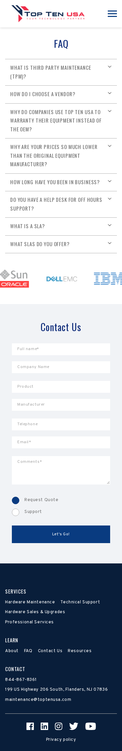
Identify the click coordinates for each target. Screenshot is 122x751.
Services (15, 591)
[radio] (61, 500)
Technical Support (80, 602)
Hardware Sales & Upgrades (35, 612)
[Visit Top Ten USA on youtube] (90, 726)
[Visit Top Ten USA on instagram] (58, 726)
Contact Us (50, 651)
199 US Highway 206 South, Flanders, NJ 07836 (56, 689)
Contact (15, 668)
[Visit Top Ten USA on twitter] (74, 726)
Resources (80, 651)
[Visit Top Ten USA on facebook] (30, 726)
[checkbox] (61, 506)
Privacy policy (61, 740)
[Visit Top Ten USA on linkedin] (44, 726)
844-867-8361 (21, 680)
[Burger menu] (112, 13)
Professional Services (29, 622)
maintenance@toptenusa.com (38, 700)
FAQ (28, 651)
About (12, 651)
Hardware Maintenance (30, 602)
